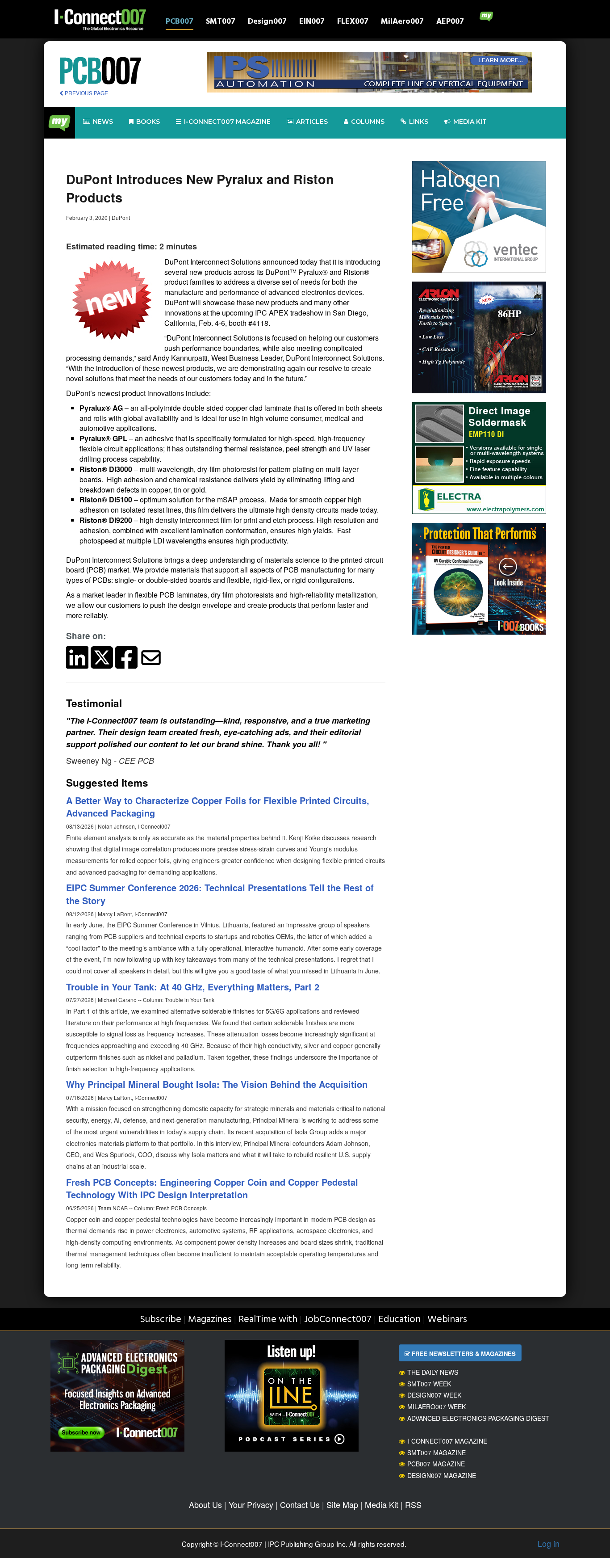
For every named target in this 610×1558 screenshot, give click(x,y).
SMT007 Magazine (436, 1452)
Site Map (342, 1504)
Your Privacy (251, 1504)
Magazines (210, 1319)
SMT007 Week (429, 1383)
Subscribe (160, 1319)
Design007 (267, 22)
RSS (413, 1504)
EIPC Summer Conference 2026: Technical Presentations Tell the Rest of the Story (220, 894)
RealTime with (267, 1319)
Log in (549, 1543)
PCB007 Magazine (436, 1463)
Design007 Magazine (441, 1475)
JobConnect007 (338, 1319)
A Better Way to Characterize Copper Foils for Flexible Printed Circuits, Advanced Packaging (217, 807)
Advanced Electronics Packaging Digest (478, 1418)
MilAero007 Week (436, 1406)
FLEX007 (352, 22)
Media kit (470, 122)
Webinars (447, 1319)
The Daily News (432, 1372)
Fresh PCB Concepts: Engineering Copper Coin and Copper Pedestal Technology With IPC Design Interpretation (212, 1188)
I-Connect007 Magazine (227, 122)
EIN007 (312, 22)
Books (148, 122)
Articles (312, 122)
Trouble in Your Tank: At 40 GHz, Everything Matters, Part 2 (192, 986)
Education (399, 1319)
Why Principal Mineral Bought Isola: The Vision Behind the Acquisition (217, 1084)
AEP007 (450, 22)
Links (418, 122)
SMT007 (220, 22)
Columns (367, 122)
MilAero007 (402, 22)
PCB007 (179, 22)
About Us (205, 1504)
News (103, 122)
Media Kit (381, 1504)
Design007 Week (434, 1394)
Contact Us (300, 1504)
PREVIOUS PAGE (85, 93)
